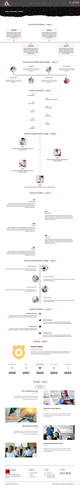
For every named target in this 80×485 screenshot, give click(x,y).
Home (7, 11)
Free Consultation (33, 472)
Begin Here (40, 386)
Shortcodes (13, 11)
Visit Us (31, 474)
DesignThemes (15, 483)
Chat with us (32, 476)
